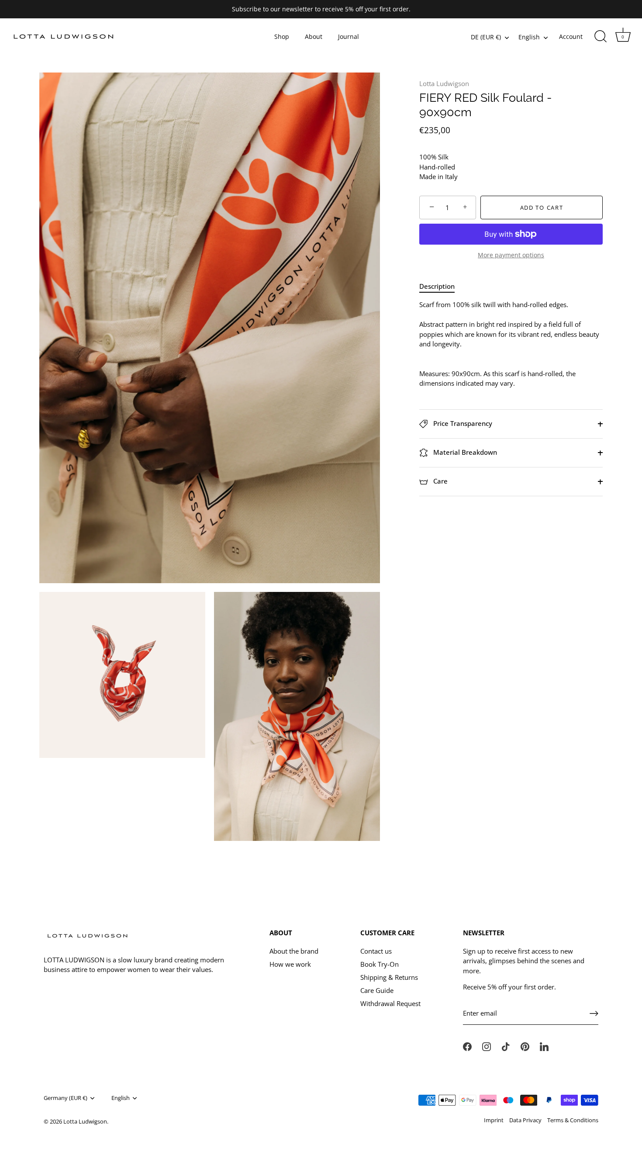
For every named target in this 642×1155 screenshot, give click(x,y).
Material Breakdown (464, 452)
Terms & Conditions (572, 1120)
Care (439, 481)
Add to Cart (541, 207)
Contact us (376, 951)
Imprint (494, 1120)
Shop (281, 37)
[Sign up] (594, 1013)
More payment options (511, 255)
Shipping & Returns (389, 977)
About (313, 37)
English (529, 37)
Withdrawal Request (390, 1003)
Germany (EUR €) (65, 1098)
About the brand (293, 951)
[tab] (441, 286)
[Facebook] (467, 1045)
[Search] (600, 36)
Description (437, 286)
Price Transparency (461, 423)
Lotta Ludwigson (444, 83)
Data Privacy (525, 1120)
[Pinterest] (525, 1045)
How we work (290, 964)
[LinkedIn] (544, 1045)
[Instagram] (486, 1045)
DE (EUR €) (486, 37)
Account (571, 37)
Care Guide (376, 990)
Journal (348, 37)
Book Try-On (379, 964)
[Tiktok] (505, 1045)
